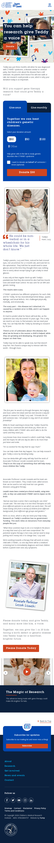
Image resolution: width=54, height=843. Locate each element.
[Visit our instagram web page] (25, 800)
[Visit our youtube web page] (19, 800)
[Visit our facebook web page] (7, 800)
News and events (15, 776)
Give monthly (39, 107)
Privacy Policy (40, 808)
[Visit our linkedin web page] (31, 800)
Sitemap (8, 808)
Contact (9, 780)
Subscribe (27, 746)
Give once (15, 107)
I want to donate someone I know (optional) (29, 163)
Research (10, 766)
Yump (42, 818)
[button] (12, 146)
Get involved (12, 771)
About (8, 762)
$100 (42, 139)
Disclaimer (27, 808)
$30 (11, 139)
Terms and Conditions (14, 811)
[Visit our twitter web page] (13, 800)
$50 (27, 139)
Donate (27, 172)
